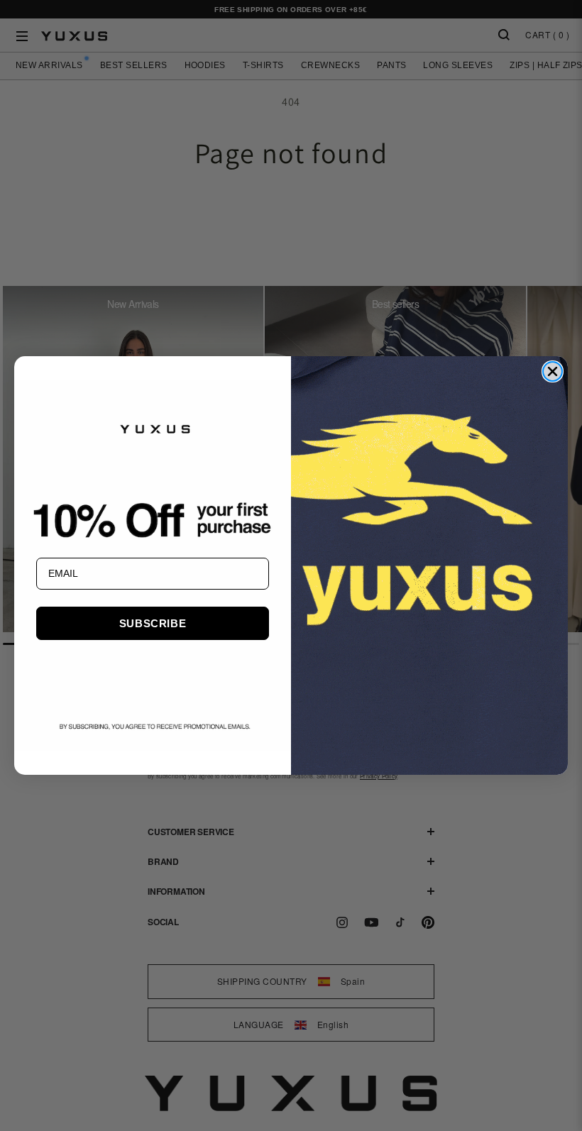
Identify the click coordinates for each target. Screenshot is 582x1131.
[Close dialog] (552, 371)
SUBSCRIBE (152, 623)
